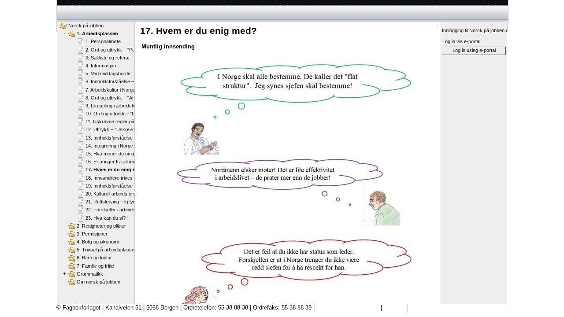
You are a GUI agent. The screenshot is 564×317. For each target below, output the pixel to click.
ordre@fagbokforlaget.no (347, 307)
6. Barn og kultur (94, 257)
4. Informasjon (100, 65)
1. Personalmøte (103, 41)
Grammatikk (90, 273)
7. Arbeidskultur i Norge (110, 89)
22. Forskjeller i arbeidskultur (116, 209)
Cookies (394, 307)
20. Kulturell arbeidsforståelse (116, 193)
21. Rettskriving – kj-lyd (110, 201)
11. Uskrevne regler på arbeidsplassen (126, 121)
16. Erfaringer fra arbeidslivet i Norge (124, 161)
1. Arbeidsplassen (97, 33)
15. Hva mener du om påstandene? (123, 153)
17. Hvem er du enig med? (115, 169)
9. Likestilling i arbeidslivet (112, 105)
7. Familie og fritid (95, 266)
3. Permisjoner (92, 233)
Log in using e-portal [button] (474, 50)
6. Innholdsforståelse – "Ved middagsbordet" (132, 81)
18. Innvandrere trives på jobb (117, 178)
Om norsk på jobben (98, 281)
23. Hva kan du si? (105, 218)
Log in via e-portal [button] (461, 41)
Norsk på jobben (86, 25)
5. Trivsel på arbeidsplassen (107, 249)
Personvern (423, 307)
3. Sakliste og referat (107, 57)
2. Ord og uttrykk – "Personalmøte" (123, 49)
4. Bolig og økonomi (98, 241)
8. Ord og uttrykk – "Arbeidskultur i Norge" (130, 97)
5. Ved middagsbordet (108, 73)
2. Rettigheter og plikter (101, 226)
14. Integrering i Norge (109, 145)
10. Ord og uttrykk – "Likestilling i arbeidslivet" (134, 113)
